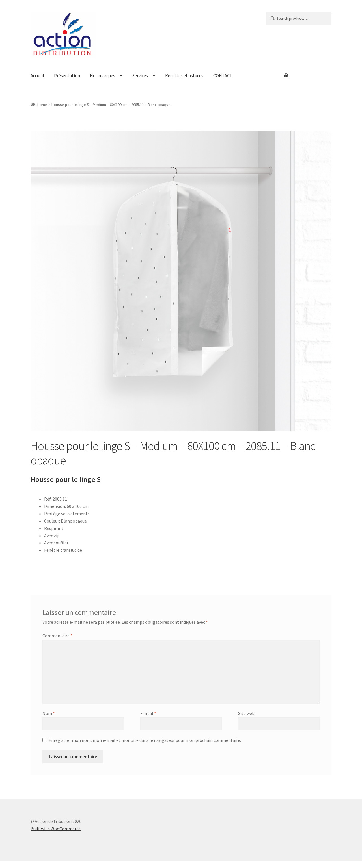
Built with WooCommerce (56, 828)
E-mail (148, 713)
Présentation (67, 75)
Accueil (37, 75)
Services (140, 75)
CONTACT (222, 75)
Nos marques (102, 75)
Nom (48, 713)
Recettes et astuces (184, 75)
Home (42, 104)
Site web (246, 713)
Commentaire (57, 635)
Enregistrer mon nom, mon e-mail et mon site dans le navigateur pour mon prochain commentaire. (145, 740)
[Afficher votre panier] (277, 72)
